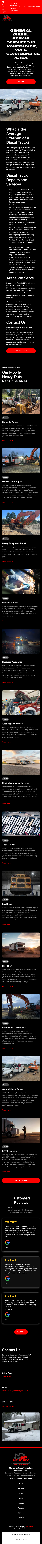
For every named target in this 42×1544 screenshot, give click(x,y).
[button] (38, 17)
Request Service (21, 351)
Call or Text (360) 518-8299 (29, 7)
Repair (21, 1493)
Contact (21, 1518)
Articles (21, 1503)
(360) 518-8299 (8, 1376)
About (21, 1498)
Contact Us (21, 82)
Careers (21, 1513)
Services (21, 1488)
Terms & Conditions (21, 1529)
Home (21, 1484)
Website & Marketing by (21, 1527)
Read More (21, 1332)
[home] (7, 18)
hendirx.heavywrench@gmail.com (15, 1391)
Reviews (21, 1508)
